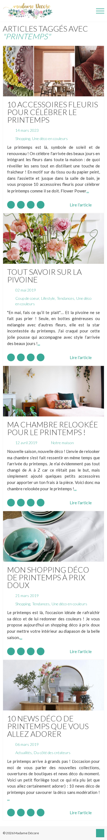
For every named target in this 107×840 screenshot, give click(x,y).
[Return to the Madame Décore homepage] (30, 11)
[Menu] (100, 11)
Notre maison (62, 442)
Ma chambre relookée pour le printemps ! (52, 428)
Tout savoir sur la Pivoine (44, 275)
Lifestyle (48, 298)
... (87, 190)
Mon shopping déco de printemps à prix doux (48, 577)
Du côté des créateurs (52, 752)
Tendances (65, 298)
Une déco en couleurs (50, 138)
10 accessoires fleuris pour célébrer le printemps (52, 112)
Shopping (22, 138)
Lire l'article (81, 204)
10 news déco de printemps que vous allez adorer (48, 726)
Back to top (100, 833)
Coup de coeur (27, 298)
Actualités (23, 752)
